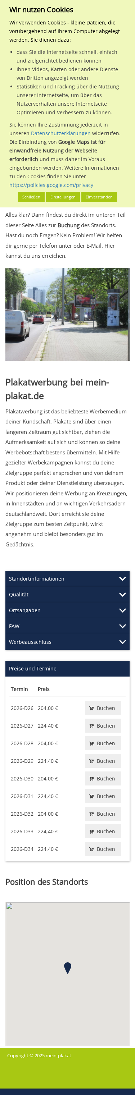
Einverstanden (99, 197)
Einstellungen (63, 197)
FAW (14, 626)
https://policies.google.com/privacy (51, 185)
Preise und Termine (33, 668)
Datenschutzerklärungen (61, 133)
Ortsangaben (25, 610)
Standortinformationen (36, 578)
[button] (67, 968)
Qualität (18, 594)
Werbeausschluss (30, 641)
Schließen (31, 197)
